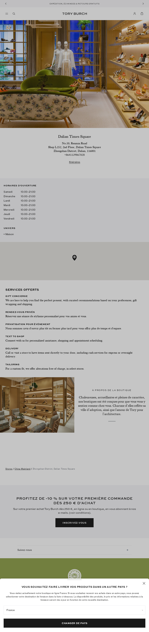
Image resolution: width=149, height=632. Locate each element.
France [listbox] (11, 610)
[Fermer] (144, 583)
